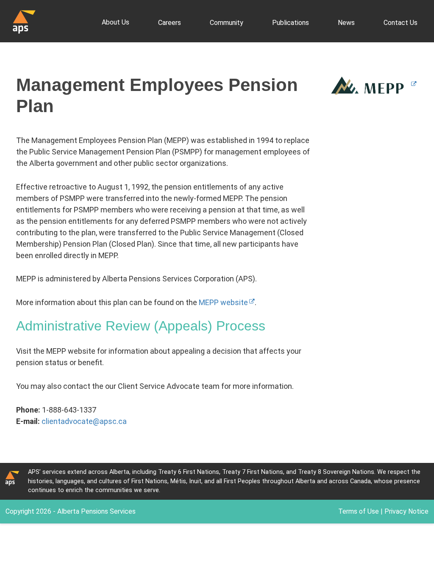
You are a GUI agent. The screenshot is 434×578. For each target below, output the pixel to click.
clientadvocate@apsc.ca (84, 421)
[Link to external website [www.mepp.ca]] (371, 84)
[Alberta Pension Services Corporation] (24, 21)
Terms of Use (358, 511)
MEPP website (223, 302)
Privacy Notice (406, 511)
